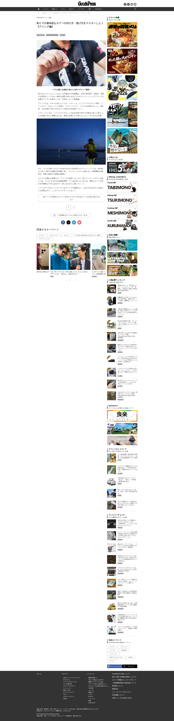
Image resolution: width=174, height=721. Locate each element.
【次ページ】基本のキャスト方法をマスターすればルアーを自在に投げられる (71, 198)
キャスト (66, 235)
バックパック (113, 654)
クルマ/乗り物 (67, 684)
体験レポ (54, 9)
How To (71, 9)
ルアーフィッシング (44, 239)
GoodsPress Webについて (121, 674)
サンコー (112, 661)
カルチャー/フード (68, 696)
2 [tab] (70, 280)
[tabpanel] (71, 260)
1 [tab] (67, 280)
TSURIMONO (40, 35)
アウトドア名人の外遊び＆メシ (97, 684)
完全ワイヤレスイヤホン (116, 657)
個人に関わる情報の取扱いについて (124, 677)
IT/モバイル (66, 680)
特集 (89, 9)
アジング (41, 235)
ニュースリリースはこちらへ (122, 692)
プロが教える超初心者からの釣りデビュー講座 (87, 235)
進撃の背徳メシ (93, 677)
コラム (63, 9)
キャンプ (112, 646)
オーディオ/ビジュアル (70, 682)
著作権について (117, 686)
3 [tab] (73, 280)
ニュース (45, 9)
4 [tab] (76, 280)
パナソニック (123, 646)
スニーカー (113, 650)
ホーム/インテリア (68, 692)
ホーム (38, 13)
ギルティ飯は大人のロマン (96, 680)
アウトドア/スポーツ (52, 35)
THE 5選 (90, 688)
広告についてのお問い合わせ (122, 698)
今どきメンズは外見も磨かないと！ (98, 686)
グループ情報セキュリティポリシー (124, 680)
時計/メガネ (66, 690)
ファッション (67, 688)
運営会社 (115, 689)
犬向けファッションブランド (71, 677)
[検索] (135, 9)
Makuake (123, 650)
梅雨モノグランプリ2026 (95, 682)
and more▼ (98, 9)
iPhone (130, 657)
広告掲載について (118, 695)
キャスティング (54, 235)
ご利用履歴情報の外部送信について (124, 683)
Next (101, 256)
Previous (39, 256)
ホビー (65, 694)
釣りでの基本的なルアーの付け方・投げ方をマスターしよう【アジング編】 (69, 13)
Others (65, 698)
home (39, 9)
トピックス (81, 9)
